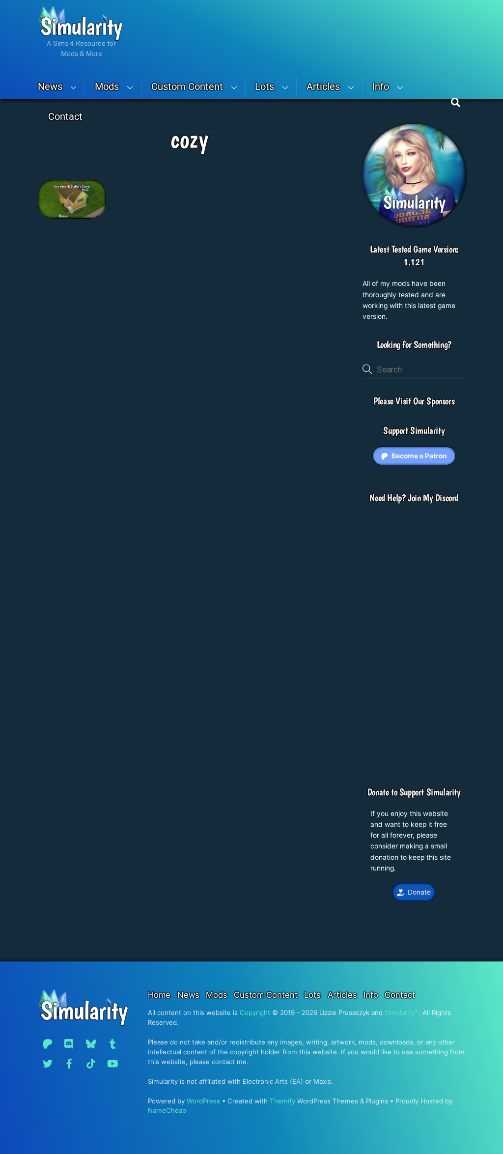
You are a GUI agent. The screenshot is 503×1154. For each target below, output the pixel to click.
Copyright (255, 1012)
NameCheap (167, 1110)
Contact (65, 116)
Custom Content (187, 86)
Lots (264, 86)
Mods (107, 86)
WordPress (203, 1101)
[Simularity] (80, 36)
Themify (282, 1101)
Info (380, 86)
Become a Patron (419, 456)
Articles (323, 86)
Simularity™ (402, 1012)
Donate (419, 892)
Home (159, 995)
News (50, 86)
